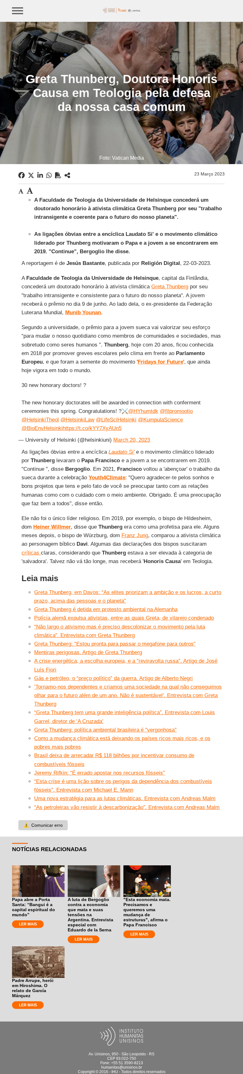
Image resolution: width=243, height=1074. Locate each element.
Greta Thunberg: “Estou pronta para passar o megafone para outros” (115, 644)
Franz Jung (135, 535)
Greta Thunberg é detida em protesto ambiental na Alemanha (106, 609)
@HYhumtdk (143, 411)
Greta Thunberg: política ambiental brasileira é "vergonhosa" (105, 730)
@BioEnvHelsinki (42, 428)
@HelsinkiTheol (40, 420)
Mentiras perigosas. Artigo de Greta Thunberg (88, 652)
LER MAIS (28, 924)
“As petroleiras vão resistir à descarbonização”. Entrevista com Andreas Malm (127, 807)
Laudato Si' (121, 452)
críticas (31, 553)
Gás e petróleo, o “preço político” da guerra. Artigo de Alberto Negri (113, 678)
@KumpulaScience (160, 420)
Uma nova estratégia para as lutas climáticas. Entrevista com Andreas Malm (124, 798)
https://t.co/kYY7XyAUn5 (92, 428)
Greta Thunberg (169, 287)
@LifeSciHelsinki (116, 420)
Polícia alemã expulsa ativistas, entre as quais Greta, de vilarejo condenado (124, 618)
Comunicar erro (43, 825)
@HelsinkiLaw (77, 420)
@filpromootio (176, 411)
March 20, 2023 (131, 440)
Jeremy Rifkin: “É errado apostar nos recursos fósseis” (99, 773)
